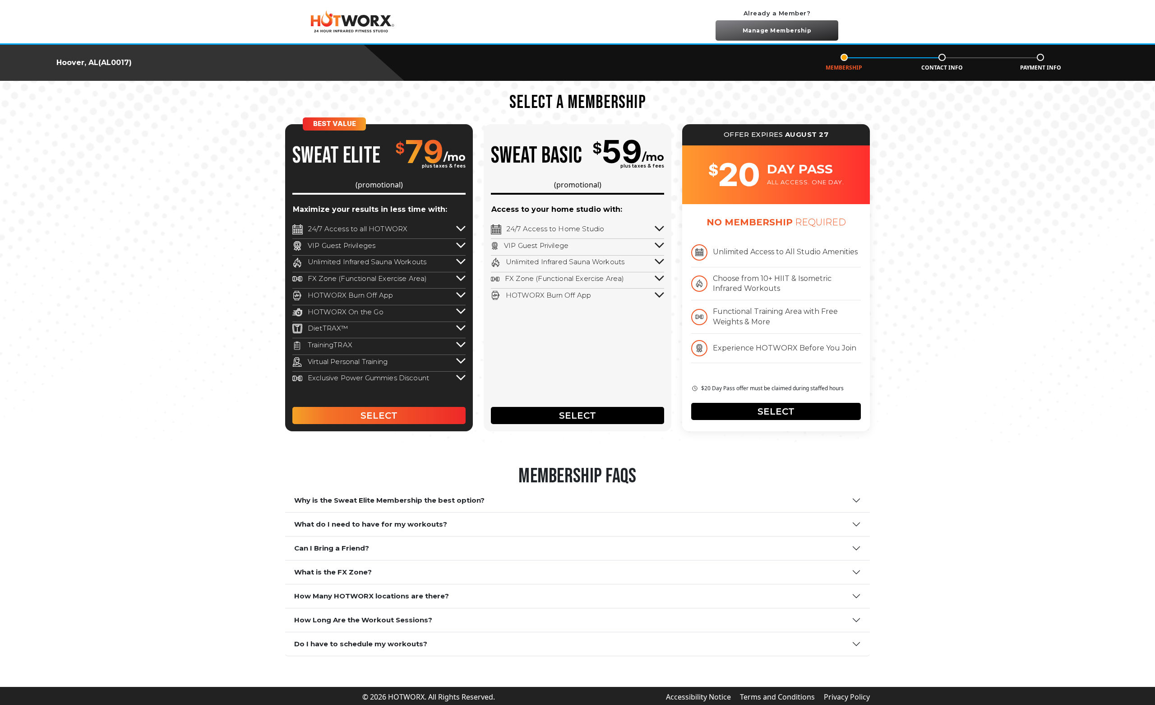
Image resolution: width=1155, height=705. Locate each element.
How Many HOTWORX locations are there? (371, 596)
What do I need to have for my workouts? (370, 524)
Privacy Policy (847, 697)
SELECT (378, 415)
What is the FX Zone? (333, 572)
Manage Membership (777, 30)
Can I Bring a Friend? (331, 548)
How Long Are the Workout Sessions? (363, 620)
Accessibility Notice (698, 697)
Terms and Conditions (777, 697)
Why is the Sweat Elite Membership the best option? (389, 500)
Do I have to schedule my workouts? (360, 644)
